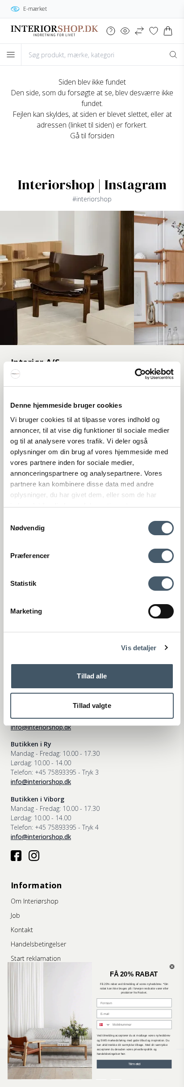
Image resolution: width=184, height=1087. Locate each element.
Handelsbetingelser (38, 944)
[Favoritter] (153, 31)
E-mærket (35, 9)
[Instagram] (34, 855)
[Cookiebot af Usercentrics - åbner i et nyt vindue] (135, 374)
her (123, 1053)
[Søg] (173, 54)
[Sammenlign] (139, 31)
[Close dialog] (172, 966)
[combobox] (103, 1025)
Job (15, 915)
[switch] (161, 556)
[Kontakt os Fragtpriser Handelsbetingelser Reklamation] (110, 31)
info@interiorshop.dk (41, 727)
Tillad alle (92, 676)
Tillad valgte (92, 705)
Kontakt (22, 929)
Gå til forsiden (92, 136)
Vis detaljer (138, 648)
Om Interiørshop (35, 901)
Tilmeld (134, 1063)
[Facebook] (16, 855)
